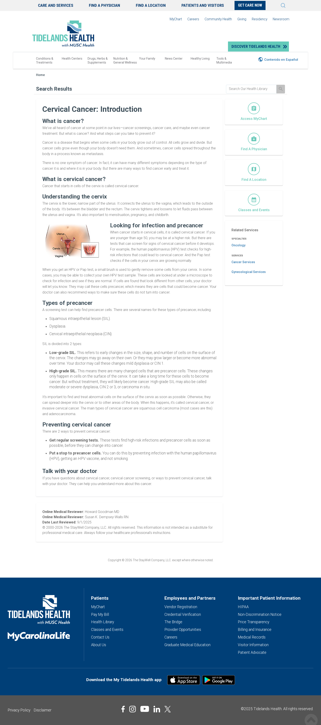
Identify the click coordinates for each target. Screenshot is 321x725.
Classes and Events (107, 629)
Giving (241, 19)
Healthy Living (200, 58)
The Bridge (173, 622)
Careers (193, 19)
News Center (174, 58)
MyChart (176, 19)
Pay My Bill (100, 614)
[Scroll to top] (311, 715)
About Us (98, 645)
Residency (259, 19)
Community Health (218, 19)
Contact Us (100, 637)
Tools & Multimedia (224, 60)
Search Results (54, 89)
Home (40, 75)
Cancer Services (243, 262)
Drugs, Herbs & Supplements (98, 60)
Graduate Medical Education (187, 645)
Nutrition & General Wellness (125, 60)
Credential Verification (182, 614)
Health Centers (72, 58)
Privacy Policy (19, 710)
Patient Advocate (252, 652)
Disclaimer (42, 710)
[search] (251, 88)
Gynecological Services (248, 272)
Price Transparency (253, 622)
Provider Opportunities (182, 629)
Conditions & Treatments (44, 60)
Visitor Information (253, 645)
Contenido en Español (281, 60)
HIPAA (243, 607)
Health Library (102, 622)
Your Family (147, 58)
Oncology (238, 245)
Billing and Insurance (254, 629)
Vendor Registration (180, 607)
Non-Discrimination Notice (259, 614)
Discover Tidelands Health (255, 46)
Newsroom (281, 19)
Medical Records (252, 637)
